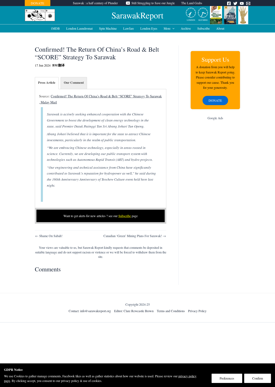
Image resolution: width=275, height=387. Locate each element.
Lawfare (128, 28)
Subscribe (203, 28)
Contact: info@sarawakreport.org (90, 311)
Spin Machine (108, 28)
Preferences (227, 378)
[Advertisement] (215, 187)
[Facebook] (229, 3)
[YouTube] (242, 3)
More (167, 28)
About (220, 28)
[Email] (248, 3)
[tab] (47, 83)
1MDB (55, 28)
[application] (173, 28)
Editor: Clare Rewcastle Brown (134, 311)
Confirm (257, 378)
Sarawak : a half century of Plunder (95, 3)
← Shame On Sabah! (48, 235)
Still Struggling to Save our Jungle (153, 3)
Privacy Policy (197, 311)
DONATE (37, 3)
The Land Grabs (191, 3)
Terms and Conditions (171, 311)
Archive (186, 28)
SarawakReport (137, 15)
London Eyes (148, 28)
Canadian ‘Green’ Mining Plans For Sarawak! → (134, 235)
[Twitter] (235, 3)
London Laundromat (79, 28)
